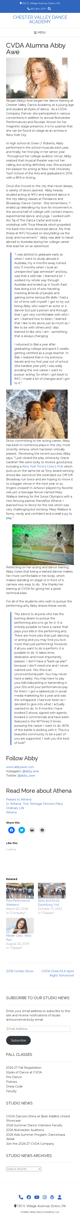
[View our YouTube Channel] (36, 1197)
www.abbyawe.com (20, 767)
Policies (11, 1082)
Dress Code (14, 1086)
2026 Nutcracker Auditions (25, 1130)
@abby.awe (30, 771)
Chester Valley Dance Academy (40, 19)
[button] (37, 78)
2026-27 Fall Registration (23, 1067)
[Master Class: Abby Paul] (20, 926)
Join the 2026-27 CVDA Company (30, 1144)
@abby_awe (26, 775)
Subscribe (18, 1040)
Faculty (11, 1091)
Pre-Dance (14, 1077)
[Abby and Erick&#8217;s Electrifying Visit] (52, 891)
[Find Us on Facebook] (28, 1197)
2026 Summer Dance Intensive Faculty (34, 1125)
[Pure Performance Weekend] (20, 891)
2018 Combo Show (19, 971)
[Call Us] (21, 1197)
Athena (11, 812)
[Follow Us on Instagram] (45, 1197)
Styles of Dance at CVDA (24, 1072)
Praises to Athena (18, 799)
